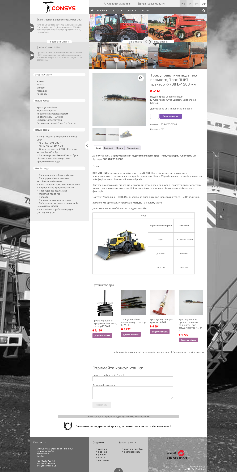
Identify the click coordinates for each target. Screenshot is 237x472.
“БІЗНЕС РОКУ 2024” (49, 47)
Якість (40, 84)
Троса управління (47, 107)
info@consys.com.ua (46, 466)
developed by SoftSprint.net (192, 469)
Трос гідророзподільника (53, 190)
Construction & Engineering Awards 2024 (60, 19)
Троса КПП (45, 196)
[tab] (98, 148)
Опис (98, 148)
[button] (141, 78)
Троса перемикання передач (55, 200)
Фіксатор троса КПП (50, 193)
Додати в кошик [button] (102, 335)
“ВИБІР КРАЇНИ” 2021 (51, 145)
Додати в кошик (170, 116)
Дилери (41, 87)
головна (102, 449)
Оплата (119, 148)
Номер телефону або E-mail (108, 375)
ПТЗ (162, 129)
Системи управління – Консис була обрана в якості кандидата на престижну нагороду (57, 158)
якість (100, 457)
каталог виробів (132, 449)
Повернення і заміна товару (188, 352)
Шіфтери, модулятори (49, 119)
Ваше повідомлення (103, 385)
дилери (101, 454)
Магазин (144, 10)
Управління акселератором (52, 113)
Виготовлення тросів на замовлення (60, 184)
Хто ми (40, 81)
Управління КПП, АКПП (50, 116)
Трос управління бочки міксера (56, 175)
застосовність (131, 451)
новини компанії (59, 41)
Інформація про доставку (156, 352)
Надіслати (101, 404)
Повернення (133, 148)
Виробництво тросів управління (57, 187)
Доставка (108, 148)
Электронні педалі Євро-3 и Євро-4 (56, 123)
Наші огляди (42, 168)
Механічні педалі (46, 110)
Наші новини (42, 129)
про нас (101, 451)
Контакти (130, 10)
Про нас (115, 10)
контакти (102, 460)
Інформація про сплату (126, 352)
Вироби (100, 10)
